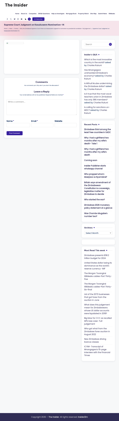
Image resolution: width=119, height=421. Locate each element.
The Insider (16, 5)
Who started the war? (94, 199)
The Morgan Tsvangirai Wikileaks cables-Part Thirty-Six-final (98, 286)
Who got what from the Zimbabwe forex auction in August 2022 (97, 331)
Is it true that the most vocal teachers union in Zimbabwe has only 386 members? (98, 96)
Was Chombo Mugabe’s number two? (95, 215)
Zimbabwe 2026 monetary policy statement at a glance (98, 206)
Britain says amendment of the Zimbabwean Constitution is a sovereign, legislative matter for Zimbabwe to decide (97, 188)
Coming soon (90, 160)
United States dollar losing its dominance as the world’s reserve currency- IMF (98, 265)
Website (58, 121)
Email (34, 121)
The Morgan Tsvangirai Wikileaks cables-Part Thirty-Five (98, 276)
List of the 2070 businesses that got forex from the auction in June (96, 297)
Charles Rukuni (94, 65)
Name (10, 121)
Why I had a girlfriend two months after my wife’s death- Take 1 (96, 140)
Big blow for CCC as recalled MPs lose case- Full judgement (98, 321)
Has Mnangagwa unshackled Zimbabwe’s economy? (96, 73)
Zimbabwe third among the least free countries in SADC (97, 131)
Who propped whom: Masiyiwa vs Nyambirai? (95, 175)
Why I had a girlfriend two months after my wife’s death (96, 152)
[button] (38, 19)
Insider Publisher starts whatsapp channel (95, 167)
